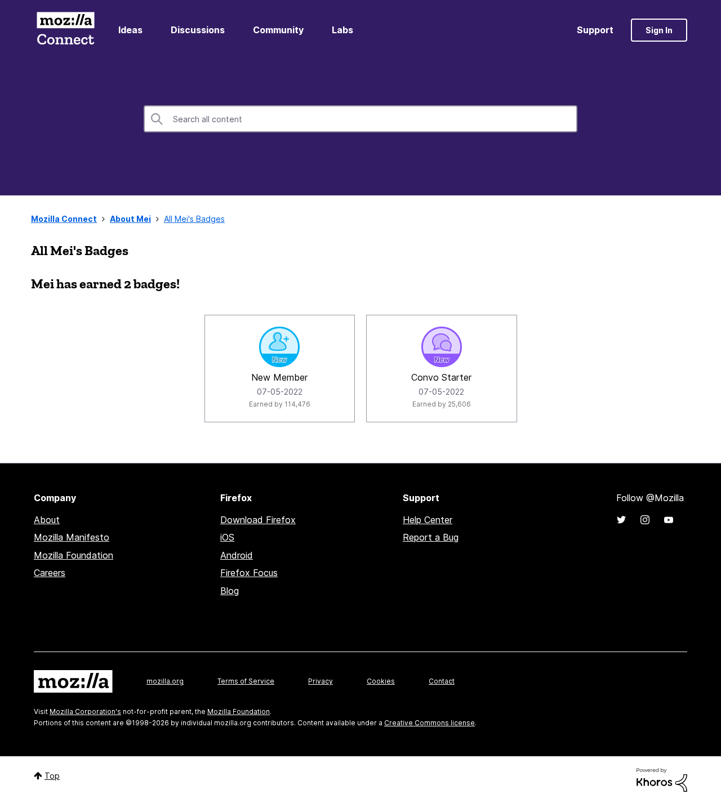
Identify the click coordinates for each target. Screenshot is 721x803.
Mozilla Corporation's (85, 711)
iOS (227, 537)
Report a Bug (431, 537)
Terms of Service (245, 681)
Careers (49, 572)
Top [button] (52, 775)
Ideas (130, 29)
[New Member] (279, 347)
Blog (229, 590)
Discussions (198, 29)
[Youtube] (669, 520)
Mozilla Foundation (73, 555)
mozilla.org (165, 681)
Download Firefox (258, 519)
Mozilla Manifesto (71, 537)
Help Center (427, 519)
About (47, 519)
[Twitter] (621, 520)
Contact (442, 681)
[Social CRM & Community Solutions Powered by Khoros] (662, 779)
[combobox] (360, 118)
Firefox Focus (249, 572)
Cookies (381, 681)
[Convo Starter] (441, 347)
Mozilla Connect (65, 30)
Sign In (659, 30)
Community (278, 29)
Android (236, 555)
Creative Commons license (429, 723)
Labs (342, 29)
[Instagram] (645, 520)
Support (595, 29)
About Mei (130, 219)
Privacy (320, 681)
